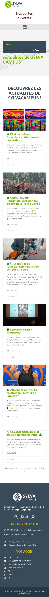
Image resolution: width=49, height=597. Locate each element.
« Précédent (8, 468)
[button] (25, 27)
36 (36, 468)
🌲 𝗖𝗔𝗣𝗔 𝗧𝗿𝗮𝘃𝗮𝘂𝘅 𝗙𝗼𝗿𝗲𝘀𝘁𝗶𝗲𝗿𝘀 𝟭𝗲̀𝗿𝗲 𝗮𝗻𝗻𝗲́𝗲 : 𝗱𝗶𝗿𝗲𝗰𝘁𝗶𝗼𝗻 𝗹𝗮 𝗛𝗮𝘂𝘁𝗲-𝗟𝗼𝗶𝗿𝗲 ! (23, 201)
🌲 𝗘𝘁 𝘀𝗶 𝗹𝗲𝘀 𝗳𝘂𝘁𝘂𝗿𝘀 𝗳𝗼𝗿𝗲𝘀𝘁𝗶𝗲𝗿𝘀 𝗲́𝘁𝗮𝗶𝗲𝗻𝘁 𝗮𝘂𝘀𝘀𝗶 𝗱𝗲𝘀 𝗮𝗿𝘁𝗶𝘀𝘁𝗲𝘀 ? (23, 137)
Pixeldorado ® (35, 591)
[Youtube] (33, 517)
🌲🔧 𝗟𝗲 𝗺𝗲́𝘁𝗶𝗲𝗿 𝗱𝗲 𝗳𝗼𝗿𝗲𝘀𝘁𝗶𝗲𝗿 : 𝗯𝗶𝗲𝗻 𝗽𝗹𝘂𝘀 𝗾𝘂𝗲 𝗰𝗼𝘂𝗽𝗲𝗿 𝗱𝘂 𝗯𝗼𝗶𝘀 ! (23, 267)
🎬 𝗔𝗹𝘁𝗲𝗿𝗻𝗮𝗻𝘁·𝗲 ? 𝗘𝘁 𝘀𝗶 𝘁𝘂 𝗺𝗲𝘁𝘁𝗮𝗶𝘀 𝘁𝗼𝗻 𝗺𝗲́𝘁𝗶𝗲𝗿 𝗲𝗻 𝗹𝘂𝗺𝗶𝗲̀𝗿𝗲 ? (22, 393)
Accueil (11, 44)
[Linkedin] (27, 517)
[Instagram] (22, 517)
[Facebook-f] (16, 517)
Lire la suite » (12, 159)
